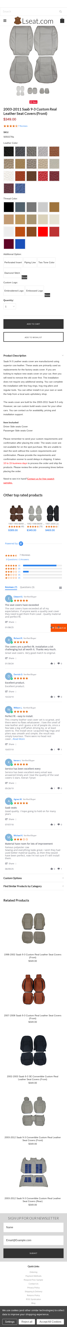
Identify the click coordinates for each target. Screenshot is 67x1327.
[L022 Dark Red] (54, 231)
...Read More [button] (18, 738)
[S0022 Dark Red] (54, 176)
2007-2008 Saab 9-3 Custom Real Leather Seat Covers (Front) (32, 1017)
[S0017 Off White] (8, 176)
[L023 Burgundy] (8, 244)
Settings (9, 1321)
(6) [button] (19, 565)
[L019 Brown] (31, 231)
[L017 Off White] (8, 231)
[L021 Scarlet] (43, 231)
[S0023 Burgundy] (8, 188)
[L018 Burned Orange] (20, 231)
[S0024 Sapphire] (20, 188)
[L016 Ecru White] (54, 219)
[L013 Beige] (20, 219)
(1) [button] (19, 571)
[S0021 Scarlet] (43, 176)
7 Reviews (22, 126)
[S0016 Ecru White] (54, 163)
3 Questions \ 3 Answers (17, 559)
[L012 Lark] (8, 219)
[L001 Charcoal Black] (8, 207)
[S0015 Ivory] (43, 163)
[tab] (11, 588)
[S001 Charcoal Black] (8, 151)
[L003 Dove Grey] (31, 207)
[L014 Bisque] (31, 219)
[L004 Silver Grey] (43, 207)
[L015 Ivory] (43, 219)
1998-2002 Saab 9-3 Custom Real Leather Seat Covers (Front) (32, 956)
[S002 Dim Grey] (20, 151)
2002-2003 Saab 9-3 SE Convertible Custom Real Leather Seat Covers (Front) (32, 1078)
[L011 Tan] (54, 207)
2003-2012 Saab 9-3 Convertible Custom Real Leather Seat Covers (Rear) (33, 1200)
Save (35, 102)
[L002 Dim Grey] (20, 207)
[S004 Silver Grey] (43, 151)
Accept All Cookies (50, 1321)
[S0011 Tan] (54, 151)
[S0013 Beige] (20, 163)
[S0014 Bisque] (31, 163)
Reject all (26, 1321)
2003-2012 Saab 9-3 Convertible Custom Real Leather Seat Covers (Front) (33, 1139)
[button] (11, 621)
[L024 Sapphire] (20, 244)
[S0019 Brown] (31, 176)
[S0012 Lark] (8, 163)
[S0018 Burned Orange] (20, 176)
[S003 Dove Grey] (31, 151)
